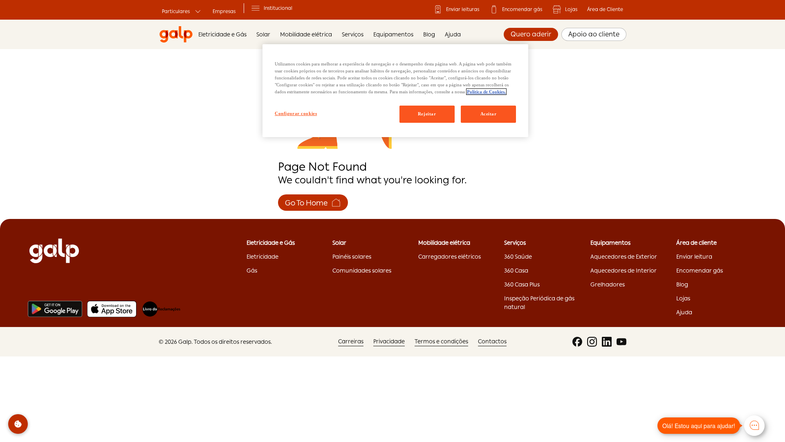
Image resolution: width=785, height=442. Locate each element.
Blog (429, 34)
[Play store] (55, 309)
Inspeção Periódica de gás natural (539, 303)
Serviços (352, 34)
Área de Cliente (605, 9)
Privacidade (389, 341)
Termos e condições (441, 341)
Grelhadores (607, 284)
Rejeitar (427, 113)
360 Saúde (518, 256)
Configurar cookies (296, 113)
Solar (339, 242)
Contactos (492, 341)
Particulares (176, 11)
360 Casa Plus (522, 284)
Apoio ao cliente (593, 34)
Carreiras (350, 341)
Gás (252, 270)
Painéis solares (351, 256)
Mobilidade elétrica (444, 242)
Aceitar (488, 113)
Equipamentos (393, 34)
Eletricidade (262, 256)
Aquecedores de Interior (623, 270)
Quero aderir (531, 34)
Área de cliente (696, 242)
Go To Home (306, 202)
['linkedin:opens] (607, 342)
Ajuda (453, 34)
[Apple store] (112, 309)
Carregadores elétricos (449, 256)
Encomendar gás (522, 9)
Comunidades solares (361, 270)
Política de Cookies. (486, 91)
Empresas (224, 11)
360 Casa (516, 270)
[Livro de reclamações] (161, 309)
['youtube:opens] (621, 342)
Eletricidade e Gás (222, 34)
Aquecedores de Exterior (623, 256)
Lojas (571, 9)
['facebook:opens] (577, 342)
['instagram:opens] (592, 342)
